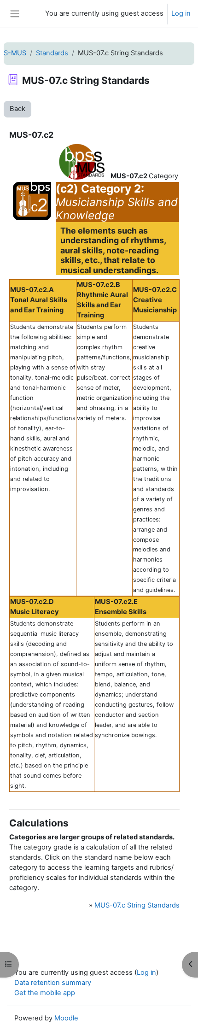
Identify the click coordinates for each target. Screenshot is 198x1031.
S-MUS (15, 53)
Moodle (66, 1018)
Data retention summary (52, 982)
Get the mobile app (44, 993)
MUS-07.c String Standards (137, 905)
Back (17, 109)
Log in (181, 13)
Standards (52, 53)
